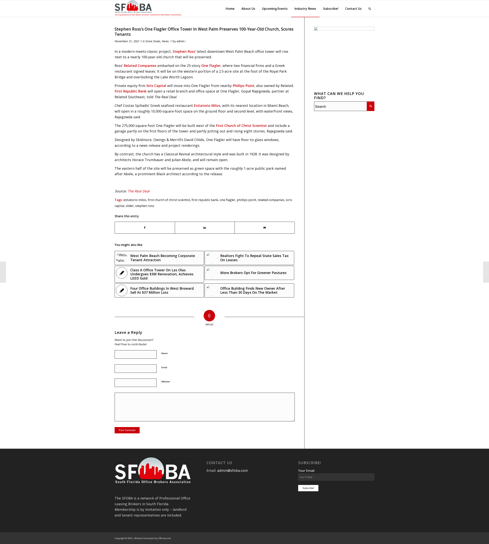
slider (130, 206)
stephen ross (144, 206)
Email (164, 367)
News (165, 41)
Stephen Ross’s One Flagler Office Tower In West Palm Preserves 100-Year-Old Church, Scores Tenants (204, 31)
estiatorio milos (134, 200)
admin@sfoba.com (232, 470)
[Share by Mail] (265, 227)
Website (165, 381)
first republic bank (205, 200)
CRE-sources (164, 538)
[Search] (369, 8)
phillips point (246, 200)
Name (164, 353)
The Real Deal (139, 191)
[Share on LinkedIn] (205, 227)
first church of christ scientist (169, 200)
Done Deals (153, 41)
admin (180, 41)
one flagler (227, 200)
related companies (271, 200)
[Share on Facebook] (145, 227)
